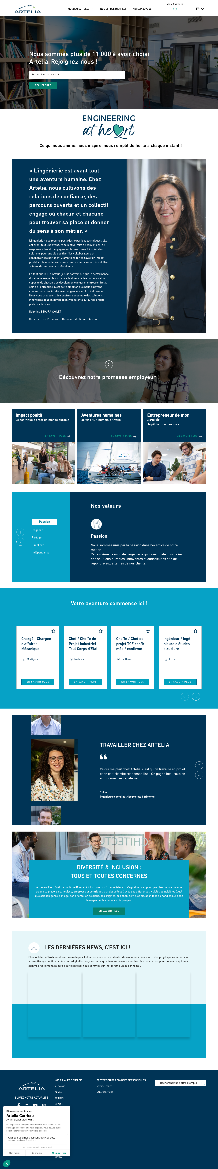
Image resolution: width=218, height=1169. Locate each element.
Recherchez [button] (43, 85)
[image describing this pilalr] (108, 483)
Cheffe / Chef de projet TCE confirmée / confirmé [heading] (131, 644)
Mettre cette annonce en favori (53, 631)
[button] (91, 9)
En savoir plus (37, 682)
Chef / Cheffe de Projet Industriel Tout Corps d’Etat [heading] (83, 644)
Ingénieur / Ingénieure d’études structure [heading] (178, 644)
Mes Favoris (175, 4)
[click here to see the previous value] (20, 542)
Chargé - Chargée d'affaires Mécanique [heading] (36, 644)
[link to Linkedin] (26, 1105)
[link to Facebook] (19, 1105)
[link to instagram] (44, 1105)
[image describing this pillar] (43, 483)
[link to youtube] (35, 1105)
